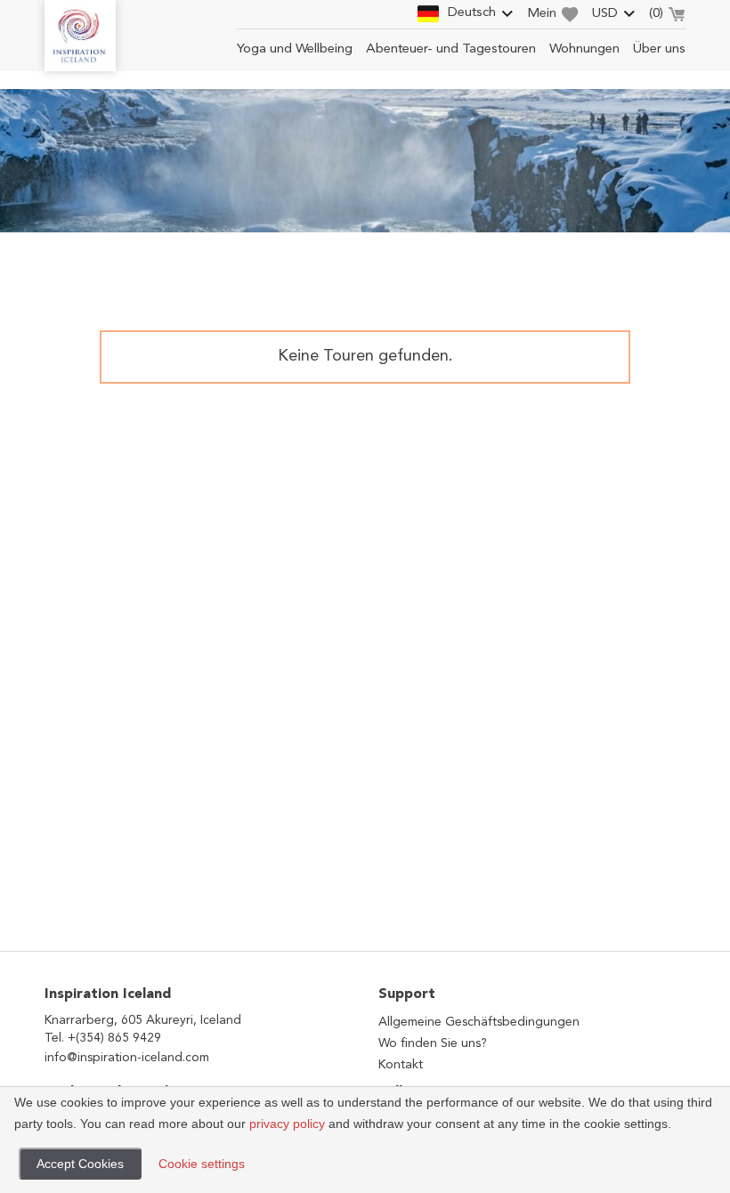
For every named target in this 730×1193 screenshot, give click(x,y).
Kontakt (400, 1065)
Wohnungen (584, 49)
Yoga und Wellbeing (295, 49)
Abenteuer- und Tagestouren (451, 49)
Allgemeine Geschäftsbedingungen (479, 1022)
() (656, 13)
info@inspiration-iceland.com (127, 1057)
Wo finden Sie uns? (432, 1043)
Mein (541, 13)
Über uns (659, 49)
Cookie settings (201, 1163)
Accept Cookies (80, 1163)
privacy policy (287, 1123)
